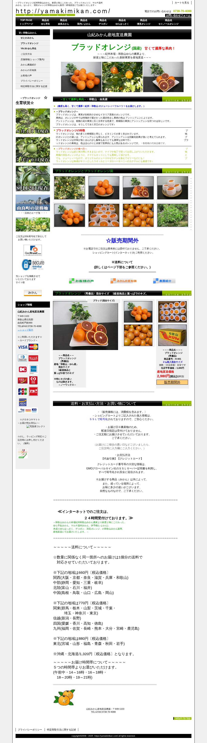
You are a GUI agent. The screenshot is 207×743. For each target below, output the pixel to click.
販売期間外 (172, 382)
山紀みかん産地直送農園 (66, 12)
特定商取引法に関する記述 (61, 729)
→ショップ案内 (25, 330)
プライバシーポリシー (30, 729)
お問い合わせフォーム (178, 15)
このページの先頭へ (182, 718)
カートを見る (182, 2)
